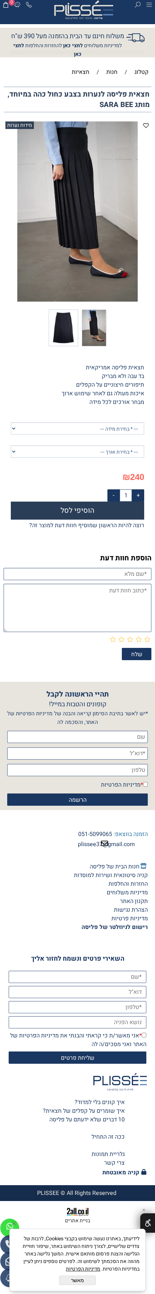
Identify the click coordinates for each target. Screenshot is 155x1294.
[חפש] (137, 6)
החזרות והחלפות (128, 884)
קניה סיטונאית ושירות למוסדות (111, 875)
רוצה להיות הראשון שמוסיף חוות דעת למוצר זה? (86, 525)
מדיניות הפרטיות (121, 785)
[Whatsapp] (9, 1228)
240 (137, 477)
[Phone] (28, 6)
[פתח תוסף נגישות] (147, 1223)
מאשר (77, 1280)
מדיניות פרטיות (129, 918)
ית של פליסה (115, 866)
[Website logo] (83, 11)
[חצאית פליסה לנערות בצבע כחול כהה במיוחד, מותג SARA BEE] (94, 346)
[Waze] (17, 6)
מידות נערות (19, 125)
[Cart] (5, 6)
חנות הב (130, 866)
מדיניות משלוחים (127, 892)
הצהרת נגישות (131, 910)
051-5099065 (95, 834)
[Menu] (149, 6)
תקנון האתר (134, 901)
